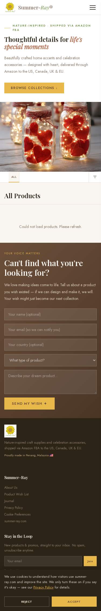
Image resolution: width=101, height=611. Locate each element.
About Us (10, 487)
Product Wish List (16, 494)
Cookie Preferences (17, 514)
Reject (26, 601)
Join (90, 561)
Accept (74, 601)
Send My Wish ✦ (29, 403)
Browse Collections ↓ (34, 88)
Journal (9, 501)
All (13, 177)
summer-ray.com (15, 521)
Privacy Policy (43, 587)
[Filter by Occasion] (95, 177)
